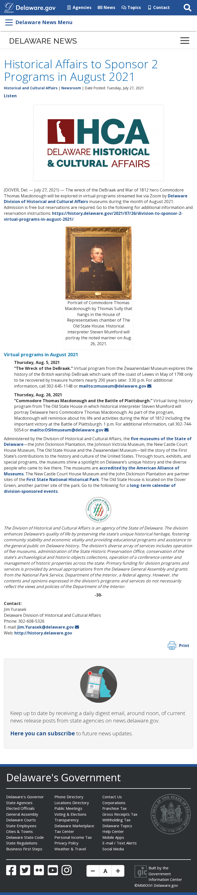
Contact (161, 7)
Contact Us (112, 796)
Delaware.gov (166, 885)
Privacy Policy (66, 842)
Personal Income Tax (73, 837)
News (109, 7)
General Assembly (22, 814)
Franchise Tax (114, 808)
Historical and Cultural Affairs (30, 87)
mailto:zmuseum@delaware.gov (112, 386)
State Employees (21, 825)
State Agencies (19, 802)
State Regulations (21, 842)
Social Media (113, 848)
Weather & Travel (70, 848)
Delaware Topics (117, 825)
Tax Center (64, 831)
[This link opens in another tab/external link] (9, 7)
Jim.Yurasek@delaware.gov (45, 627)
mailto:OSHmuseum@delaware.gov (66, 430)
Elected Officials (20, 808)
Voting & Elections (70, 814)
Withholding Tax (116, 819)
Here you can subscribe (42, 733)
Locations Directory (71, 802)
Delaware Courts (21, 819)
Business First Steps (24, 848)
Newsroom (71, 87)
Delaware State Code (25, 837)
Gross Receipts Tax (119, 814)
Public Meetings (68, 808)
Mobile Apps (113, 837)
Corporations (113, 802)
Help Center (113, 831)
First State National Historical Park (62, 479)
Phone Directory (68, 796)
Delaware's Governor (25, 796)
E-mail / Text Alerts (119, 842)
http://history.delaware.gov (43, 633)
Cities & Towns (19, 831)
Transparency (66, 819)
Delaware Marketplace (74, 825)
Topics (133, 7)
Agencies (81, 7)
